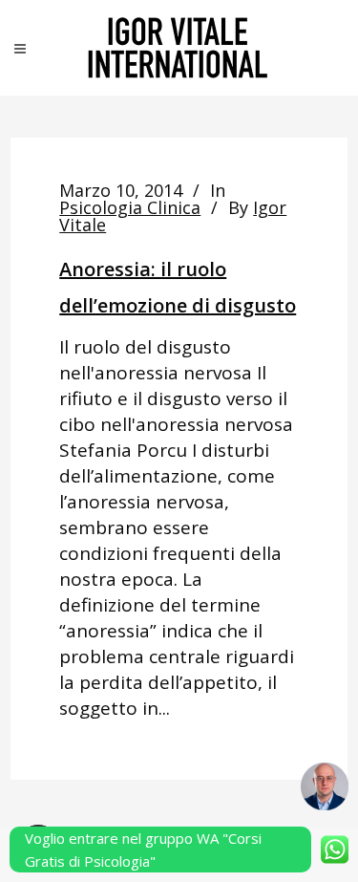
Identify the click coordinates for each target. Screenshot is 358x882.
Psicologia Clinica (129, 207)
